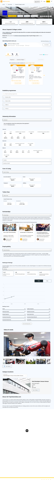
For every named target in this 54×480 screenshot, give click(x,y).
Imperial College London (15, 11)
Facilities (5, 160)
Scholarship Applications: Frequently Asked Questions (43, 233)
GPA (24, 136)
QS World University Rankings (16, 400)
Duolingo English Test (19, 143)
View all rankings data (26, 323)
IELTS (11, 131)
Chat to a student (34, 16)
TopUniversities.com (6, 399)
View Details (46, 44)
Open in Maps (35, 390)
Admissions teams (11, 124)
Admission (5, 120)
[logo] (5, 1)
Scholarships (5, 215)
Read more (4, 37)
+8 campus (29, 13)
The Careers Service (26, 254)
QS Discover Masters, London (13, 43)
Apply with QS (37, 1)
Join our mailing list (6, 32)
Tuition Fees (5, 195)
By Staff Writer (25, 239)
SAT (5, 136)
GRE (12, 136)
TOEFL (5, 131)
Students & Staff (6, 163)
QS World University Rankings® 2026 (21, 35)
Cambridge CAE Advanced (20, 131)
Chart (39, 280)
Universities (10, 4)
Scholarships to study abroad (26, 232)
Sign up (48, 1)
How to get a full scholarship (9, 232)
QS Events (32, 402)
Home (3, 4)
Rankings (5, 269)
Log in (44, 1)
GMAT (18, 136)
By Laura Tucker (42, 239)
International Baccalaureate (43, 131)
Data (47, 280)
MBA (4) (6, 104)
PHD (6, 108)
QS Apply (37, 402)
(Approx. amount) (13, 178)
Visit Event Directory (45, 41)
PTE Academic (31, 131)
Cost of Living (6, 172)
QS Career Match (5, 406)
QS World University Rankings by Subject (31, 400)
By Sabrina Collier (9, 239)
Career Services (6, 250)
